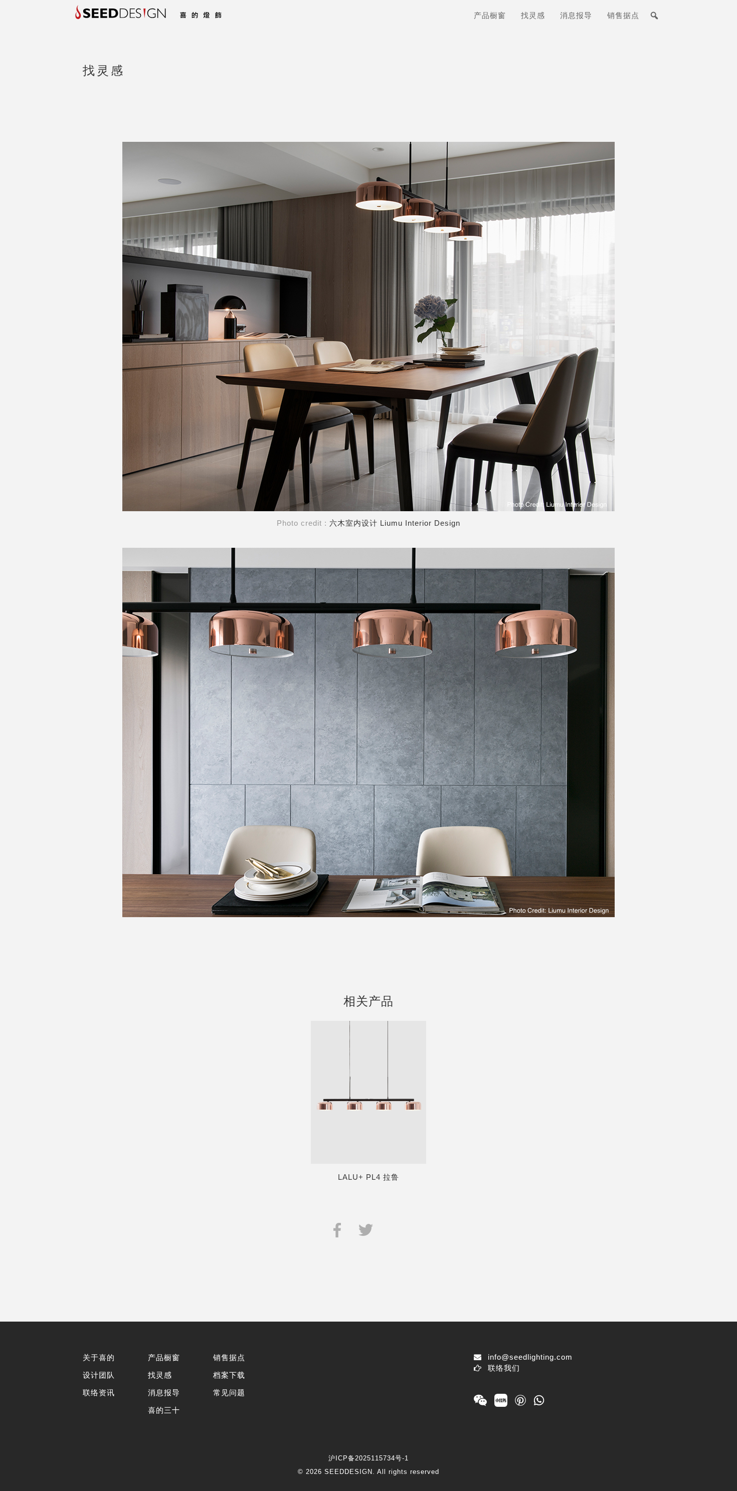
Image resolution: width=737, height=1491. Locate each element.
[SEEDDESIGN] (173, 19)
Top (713, 1467)
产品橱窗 (490, 15)
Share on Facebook (337, 1229)
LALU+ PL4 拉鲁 (368, 1177)
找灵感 (533, 15)
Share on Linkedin (394, 1229)
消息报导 (576, 15)
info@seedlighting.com (530, 1357)
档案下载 (229, 1375)
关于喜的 (99, 1357)
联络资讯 (99, 1392)
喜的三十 (164, 1410)
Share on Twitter (365, 1229)
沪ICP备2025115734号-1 (368, 1458)
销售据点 (623, 15)
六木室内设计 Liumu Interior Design (394, 523)
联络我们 (504, 1368)
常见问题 (229, 1392)
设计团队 (99, 1375)
